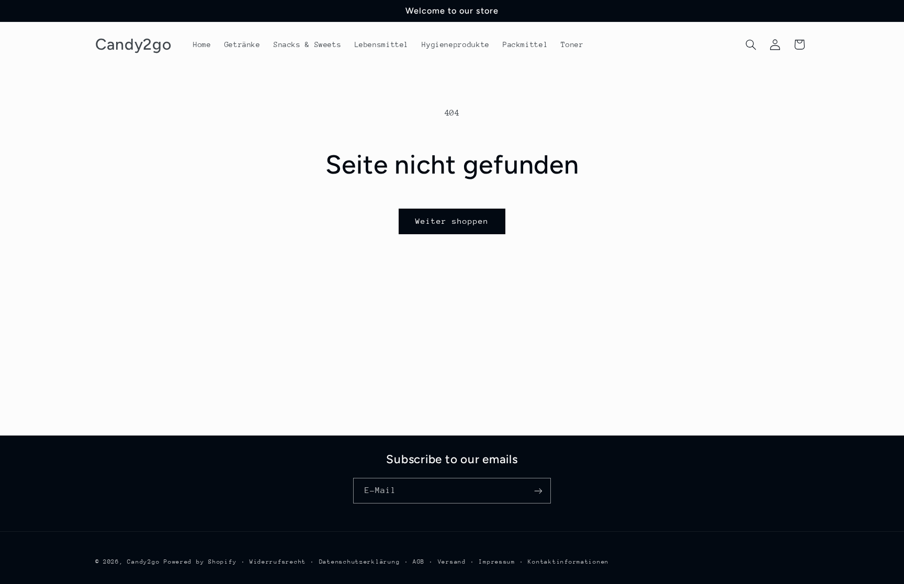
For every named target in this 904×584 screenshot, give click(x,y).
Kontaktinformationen (568, 561)
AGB (419, 561)
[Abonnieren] (538, 490)
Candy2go (143, 561)
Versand (452, 561)
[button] (751, 44)
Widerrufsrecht (278, 561)
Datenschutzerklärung (359, 561)
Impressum (497, 561)
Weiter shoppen (452, 220)
